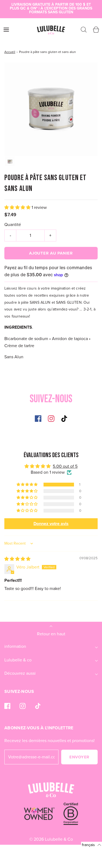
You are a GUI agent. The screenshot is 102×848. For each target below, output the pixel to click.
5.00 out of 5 (65, 466)
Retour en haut (51, 634)
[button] (10, 161)
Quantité (12, 224)
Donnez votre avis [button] (51, 523)
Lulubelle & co (18, 660)
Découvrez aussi (20, 673)
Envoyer (79, 757)
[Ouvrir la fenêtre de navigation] (6, 29)
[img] (17, 559)
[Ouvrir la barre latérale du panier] (96, 29)
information (15, 646)
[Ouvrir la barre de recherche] (84, 29)
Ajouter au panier (51, 253)
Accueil (9, 51)
